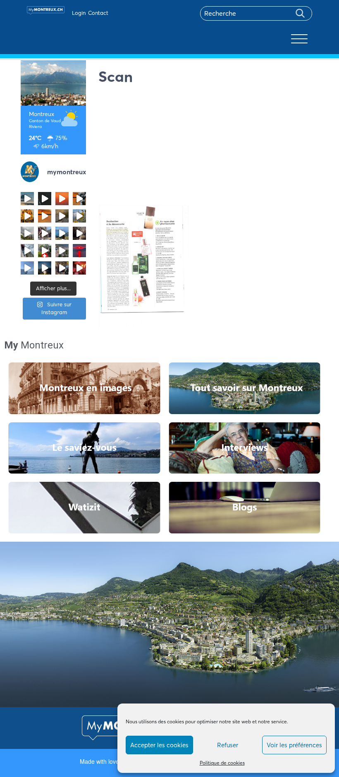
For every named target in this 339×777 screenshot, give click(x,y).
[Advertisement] (208, 146)
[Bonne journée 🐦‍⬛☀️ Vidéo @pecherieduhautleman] (27, 268)
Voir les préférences (294, 745)
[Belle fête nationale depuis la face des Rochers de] (27, 250)
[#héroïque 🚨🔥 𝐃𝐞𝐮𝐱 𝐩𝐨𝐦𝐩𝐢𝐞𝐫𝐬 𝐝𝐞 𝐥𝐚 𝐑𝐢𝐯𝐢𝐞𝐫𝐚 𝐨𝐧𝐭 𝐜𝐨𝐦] (27, 216)
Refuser (227, 745)
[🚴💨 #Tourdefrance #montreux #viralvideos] (44, 233)
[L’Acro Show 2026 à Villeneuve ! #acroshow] (27, 198)
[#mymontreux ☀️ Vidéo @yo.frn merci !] (62, 250)
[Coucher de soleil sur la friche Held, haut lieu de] (62, 216)
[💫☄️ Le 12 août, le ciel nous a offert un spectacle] (44, 198)
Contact (98, 12)
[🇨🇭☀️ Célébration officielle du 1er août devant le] (44, 250)
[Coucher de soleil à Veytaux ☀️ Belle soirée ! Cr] (79, 250)
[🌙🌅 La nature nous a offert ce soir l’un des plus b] (62, 198)
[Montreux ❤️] (62, 268)
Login (79, 12)
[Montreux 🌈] (79, 268)
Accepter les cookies (159, 745)
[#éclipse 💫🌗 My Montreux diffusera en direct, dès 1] (44, 216)
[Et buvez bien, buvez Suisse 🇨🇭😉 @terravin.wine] (62, 233)
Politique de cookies (222, 763)
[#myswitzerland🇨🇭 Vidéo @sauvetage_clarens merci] (79, 233)
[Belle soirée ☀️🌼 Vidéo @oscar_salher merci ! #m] (79, 216)
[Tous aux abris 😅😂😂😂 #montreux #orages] (27, 233)
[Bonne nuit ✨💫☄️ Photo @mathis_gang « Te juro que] (44, 268)
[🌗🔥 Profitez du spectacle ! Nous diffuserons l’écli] (79, 198)
